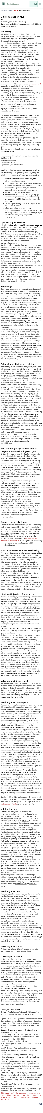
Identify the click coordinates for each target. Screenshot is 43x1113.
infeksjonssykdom (29, 463)
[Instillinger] (40, 1104)
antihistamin (25, 405)
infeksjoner (19, 761)
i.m (40, 129)
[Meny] (40, 4)
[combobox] (18, 4)
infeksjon (18, 628)
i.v (37, 129)
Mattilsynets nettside (9, 804)
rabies (16, 1050)
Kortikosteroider (7, 416)
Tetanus (4, 894)
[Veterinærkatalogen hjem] (3, 4)
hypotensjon (24, 376)
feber (34, 669)
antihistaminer (29, 391)
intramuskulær (20, 884)
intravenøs (33, 117)
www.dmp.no (34, 84)
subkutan (32, 884)
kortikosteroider (7, 405)
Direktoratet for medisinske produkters (20, 532)
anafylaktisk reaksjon (25, 357)
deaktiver (15, 10)
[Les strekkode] (36, 4)
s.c (6, 131)
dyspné (9, 376)
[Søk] (32, 4)
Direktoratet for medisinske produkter (24, 77)
